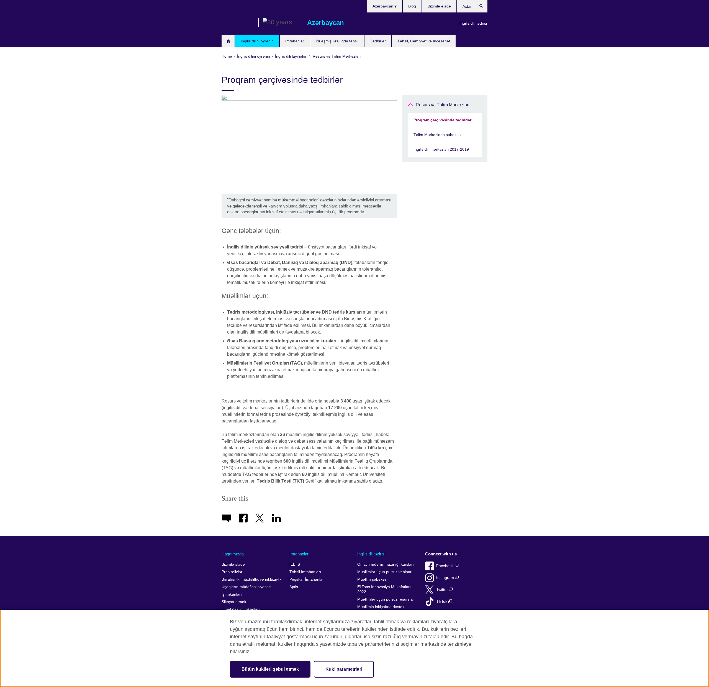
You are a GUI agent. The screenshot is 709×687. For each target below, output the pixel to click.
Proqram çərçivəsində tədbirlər (442, 120)
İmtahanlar (294, 41)
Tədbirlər (378, 41)
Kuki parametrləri (343, 669)
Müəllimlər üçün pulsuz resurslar (385, 599)
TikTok (442, 601)
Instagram (445, 578)
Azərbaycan (383, 6)
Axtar (484, 7)
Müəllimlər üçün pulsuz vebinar (384, 572)
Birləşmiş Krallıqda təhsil (337, 41)
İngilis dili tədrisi (473, 23)
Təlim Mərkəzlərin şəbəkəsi (437, 134)
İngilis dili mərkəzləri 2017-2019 (441, 149)
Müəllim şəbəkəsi (372, 579)
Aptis (293, 587)
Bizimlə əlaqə (439, 6)
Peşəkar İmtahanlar (306, 579)
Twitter (442, 590)
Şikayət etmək (234, 602)
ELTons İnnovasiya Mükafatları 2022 (384, 589)
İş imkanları (232, 594)
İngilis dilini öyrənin (257, 41)
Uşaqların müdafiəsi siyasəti (246, 587)
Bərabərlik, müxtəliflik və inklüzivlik (251, 579)
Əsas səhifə (228, 41)
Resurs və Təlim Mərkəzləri (442, 104)
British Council (238, 22)
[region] (354, 648)
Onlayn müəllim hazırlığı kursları (385, 564)
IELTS (294, 564)
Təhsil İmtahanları (305, 572)
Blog (412, 6)
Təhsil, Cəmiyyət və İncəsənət (423, 41)
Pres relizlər (232, 572)
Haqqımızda (233, 554)
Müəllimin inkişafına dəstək (380, 607)
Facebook (445, 566)
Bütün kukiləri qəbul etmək (270, 669)
